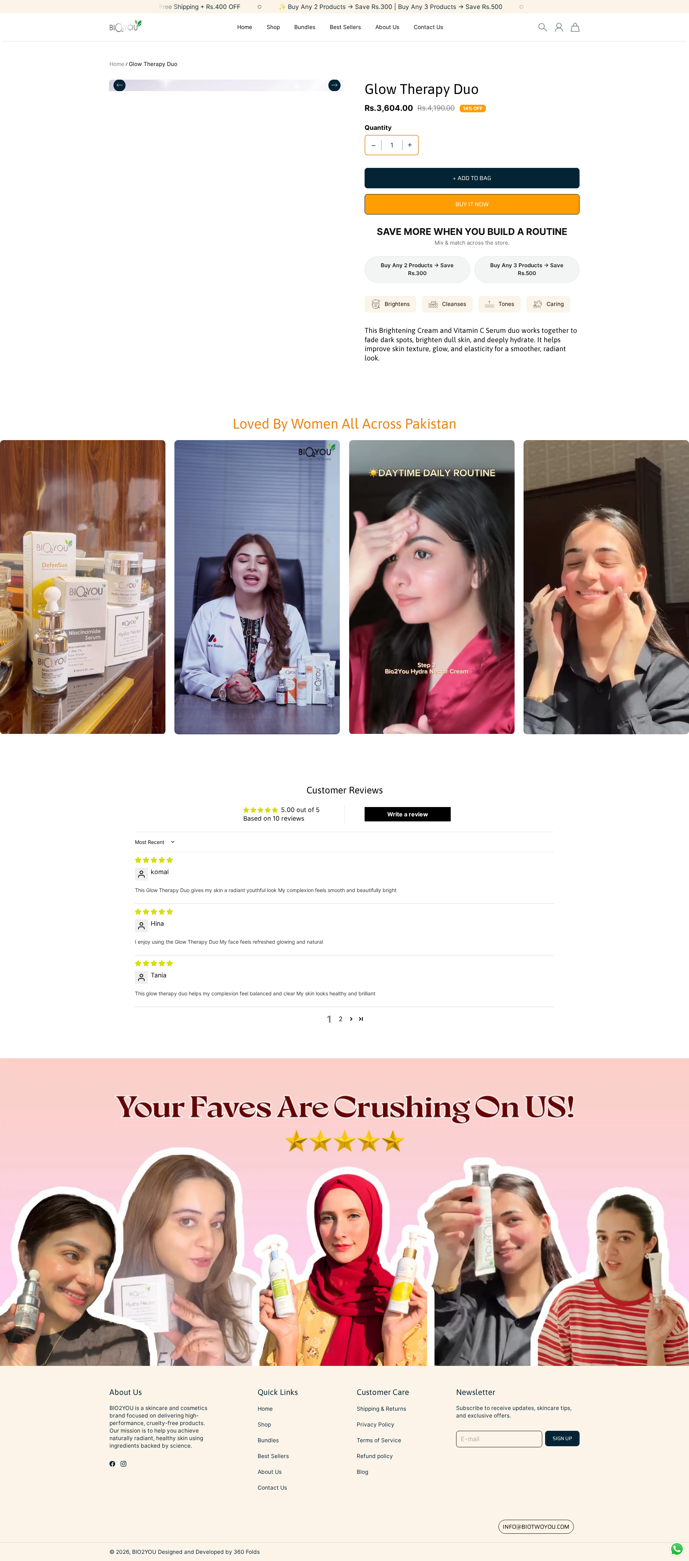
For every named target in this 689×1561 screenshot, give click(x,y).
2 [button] (341, 1019)
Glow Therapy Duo (153, 64)
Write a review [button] (407, 814)
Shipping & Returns (381, 1408)
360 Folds (247, 1551)
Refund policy (375, 1456)
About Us (387, 27)
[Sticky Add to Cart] (657, 1539)
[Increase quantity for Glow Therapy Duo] (410, 145)
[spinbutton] (392, 145)
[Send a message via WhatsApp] (677, 1549)
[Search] (542, 27)
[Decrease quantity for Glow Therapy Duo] (373, 145)
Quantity (378, 127)
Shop (273, 27)
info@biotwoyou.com (536, 1526)
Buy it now (472, 204)
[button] (351, 1019)
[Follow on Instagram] (123, 1463)
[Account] (558, 27)
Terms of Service (379, 1440)
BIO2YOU (144, 1551)
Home (244, 27)
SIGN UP (562, 1438)
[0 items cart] (575, 27)
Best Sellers (345, 27)
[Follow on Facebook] (112, 1463)
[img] (154, 860)
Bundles (304, 27)
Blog (362, 1471)
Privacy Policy (375, 1424)
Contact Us (428, 27)
